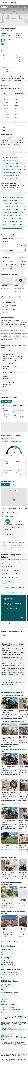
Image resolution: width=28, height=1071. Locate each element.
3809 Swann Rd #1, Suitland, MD (11, 157)
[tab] (6, 401)
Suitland (4, 659)
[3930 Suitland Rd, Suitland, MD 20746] (9, 865)
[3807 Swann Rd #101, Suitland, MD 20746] (9, 921)
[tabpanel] (14, 257)
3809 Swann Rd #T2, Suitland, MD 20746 (13, 215)
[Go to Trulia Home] (14, 2)
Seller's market (14, 456)
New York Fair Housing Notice (7, 1028)
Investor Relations (13, 1043)
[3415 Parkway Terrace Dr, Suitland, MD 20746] (9, 703)
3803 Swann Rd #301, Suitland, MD (11, 151)
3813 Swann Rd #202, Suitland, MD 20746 (13, 200)
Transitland (20, 1016)
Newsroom (7, 1043)
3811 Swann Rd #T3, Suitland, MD (11, 163)
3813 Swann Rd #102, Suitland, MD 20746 (13, 197)
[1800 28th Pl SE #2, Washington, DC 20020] (9, 892)
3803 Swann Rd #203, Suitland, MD (11, 169)
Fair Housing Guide (20, 1042)
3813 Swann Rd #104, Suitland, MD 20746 (13, 203)
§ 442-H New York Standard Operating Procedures (11, 1027)
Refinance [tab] (5, 241)
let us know (22, 1055)
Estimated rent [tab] (20, 238)
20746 (19, 330)
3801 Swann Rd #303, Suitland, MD (11, 172)
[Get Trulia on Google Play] (21, 1036)
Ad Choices (21, 1044)
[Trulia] (2, 1036)
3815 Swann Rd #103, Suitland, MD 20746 (13, 194)
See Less (5, 392)
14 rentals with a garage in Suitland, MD (13, 721)
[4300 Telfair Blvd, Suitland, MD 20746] (9, 729)
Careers (2, 1043)
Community (10, 592)
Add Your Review (14, 624)
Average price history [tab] (16, 441)
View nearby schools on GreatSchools (13, 542)
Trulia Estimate (8, 88)
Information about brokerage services (11, 1029)
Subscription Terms (5, 1044)
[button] (26, 2)
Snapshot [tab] (5, 441)
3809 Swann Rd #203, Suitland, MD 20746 (13, 218)
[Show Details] (25, 96)
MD (6, 941)
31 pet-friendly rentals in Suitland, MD (13, 695)
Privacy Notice (15, 1044)
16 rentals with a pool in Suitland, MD (12, 777)
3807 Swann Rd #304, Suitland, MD (11, 175)
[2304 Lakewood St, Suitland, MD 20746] (9, 838)
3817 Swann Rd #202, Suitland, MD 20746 (13, 222)
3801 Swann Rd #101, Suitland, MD (11, 154)
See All (5, 585)
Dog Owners (20, 592)
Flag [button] (22, 617)
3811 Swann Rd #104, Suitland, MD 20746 (13, 206)
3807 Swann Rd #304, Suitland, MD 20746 (13, 228)
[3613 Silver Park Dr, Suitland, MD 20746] (9, 785)
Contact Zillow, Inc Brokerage (7, 1033)
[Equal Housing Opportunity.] (18, 1059)
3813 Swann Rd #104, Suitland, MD (11, 178)
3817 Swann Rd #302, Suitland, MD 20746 (13, 212)
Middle (20, 508)
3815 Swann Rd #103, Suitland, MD (11, 166)
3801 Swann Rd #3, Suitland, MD (11, 160)
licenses (15, 1023)
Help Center (6, 1060)
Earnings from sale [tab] (7, 238)
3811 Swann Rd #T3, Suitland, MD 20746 (13, 209)
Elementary (12, 508)
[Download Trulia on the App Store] (9, 1036)
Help (10, 1044)
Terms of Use (20, 1043)
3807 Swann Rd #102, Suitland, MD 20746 (13, 225)
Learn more (7, 548)
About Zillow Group (12, 1042)
